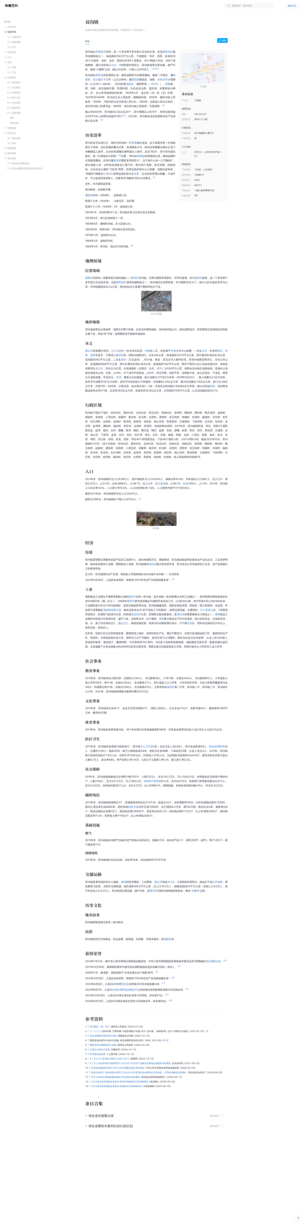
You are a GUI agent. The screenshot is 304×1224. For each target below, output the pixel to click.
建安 (100, 79)
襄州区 (135, 277)
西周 (98, 75)
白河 (204, 350)
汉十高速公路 (208, 609)
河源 (147, 350)
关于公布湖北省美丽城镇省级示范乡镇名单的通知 (115, 1077)
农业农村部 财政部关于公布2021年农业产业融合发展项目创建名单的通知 (134, 1063)
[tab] (87, 41)
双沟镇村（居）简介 (100, 1026)
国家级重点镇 (113, 609)
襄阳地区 (168, 51)
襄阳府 (117, 160)
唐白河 (89, 350)
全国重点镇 (214, 961)
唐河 (123, 359)
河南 (212, 386)
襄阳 (217, 614)
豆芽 (136, 173)
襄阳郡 (135, 79)
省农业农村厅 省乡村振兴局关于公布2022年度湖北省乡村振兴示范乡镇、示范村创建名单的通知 (139, 1072)
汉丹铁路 (217, 881)
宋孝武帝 (162, 79)
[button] (156, 1116)
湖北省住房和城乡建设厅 (123, 989)
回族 (185, 483)
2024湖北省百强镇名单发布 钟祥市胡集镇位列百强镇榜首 (120, 1081)
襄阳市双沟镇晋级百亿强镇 (103, 1045)
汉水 (114, 65)
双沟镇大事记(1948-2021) (115, 1058)
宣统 (90, 195)
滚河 (159, 368)
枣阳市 (198, 277)
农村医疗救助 (151, 781)
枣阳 (161, 618)
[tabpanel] (156, 525)
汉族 (160, 483)
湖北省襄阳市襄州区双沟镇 (103, 1035)
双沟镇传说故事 (97, 1054)
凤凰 (134, 142)
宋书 (154, 83)
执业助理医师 (217, 746)
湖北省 (152, 564)
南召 (220, 350)
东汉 (95, 79)
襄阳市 (102, 51)
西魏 (167, 83)
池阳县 (130, 83)
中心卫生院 (146, 746)
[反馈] (298, 1218)
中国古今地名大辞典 (100, 1049)
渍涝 (118, 377)
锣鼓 (168, 939)
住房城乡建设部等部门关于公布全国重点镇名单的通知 (117, 1067)
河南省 (174, 350)
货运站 (135, 614)
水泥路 (191, 623)
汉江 (113, 350)
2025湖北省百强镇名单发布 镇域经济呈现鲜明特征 (116, 1086)
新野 (92, 355)
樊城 (196, 890)
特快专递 (133, 806)
